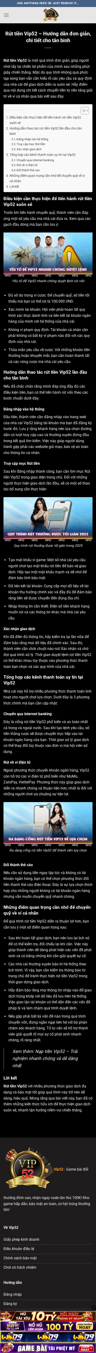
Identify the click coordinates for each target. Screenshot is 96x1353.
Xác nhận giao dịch (29, 149)
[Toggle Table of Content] (82, 111)
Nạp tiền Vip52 (50, 1051)
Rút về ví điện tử (27, 165)
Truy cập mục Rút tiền (31, 144)
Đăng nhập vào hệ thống (32, 139)
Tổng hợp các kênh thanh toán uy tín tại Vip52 (43, 155)
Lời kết (14, 187)
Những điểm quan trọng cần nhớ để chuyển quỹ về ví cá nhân (47, 178)
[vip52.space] (51, 15)
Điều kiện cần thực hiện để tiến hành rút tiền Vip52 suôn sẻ (45, 120)
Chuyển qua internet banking (35, 160)
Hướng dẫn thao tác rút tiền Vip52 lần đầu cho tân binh (46, 131)
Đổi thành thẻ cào (28, 170)
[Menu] (6, 15)
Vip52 (22, 60)
